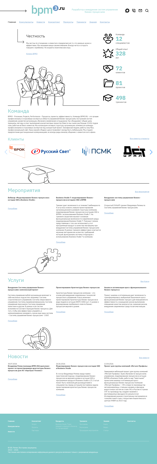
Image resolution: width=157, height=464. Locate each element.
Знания (93, 22)
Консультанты (26, 22)
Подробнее (12, 208)
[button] (151, 152)
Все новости (144, 358)
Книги (105, 424)
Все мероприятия (142, 192)
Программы (84, 424)
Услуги (34, 424)
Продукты (68, 22)
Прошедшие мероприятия (89, 430)
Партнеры (35, 430)
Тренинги (81, 22)
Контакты (105, 22)
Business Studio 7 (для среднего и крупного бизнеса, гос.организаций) (66, 426)
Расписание (84, 427)
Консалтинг (54, 22)
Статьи (106, 430)
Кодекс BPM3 (31, 54)
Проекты (35, 427)
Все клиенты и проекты (139, 139)
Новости (41, 22)
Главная (12, 22)
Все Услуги (145, 281)
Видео (105, 427)
